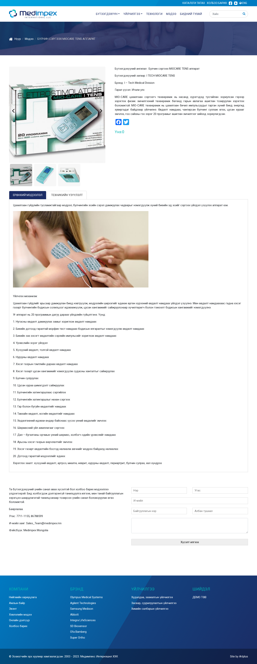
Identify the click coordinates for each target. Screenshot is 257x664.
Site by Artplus (239, 656)
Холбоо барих (217, 3)
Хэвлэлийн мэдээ (20, 614)
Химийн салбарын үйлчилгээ (149, 608)
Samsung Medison (81, 608)
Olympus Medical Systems (86, 597)
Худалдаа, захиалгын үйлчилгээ (152, 597)
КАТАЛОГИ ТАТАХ (193, 3)
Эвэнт (13, 608)
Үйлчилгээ (131, 14)
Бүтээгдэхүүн (106, 14)
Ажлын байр (17, 603)
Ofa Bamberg (78, 631)
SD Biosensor (78, 626)
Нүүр (17, 39)
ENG (244, 3)
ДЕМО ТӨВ (199, 597)
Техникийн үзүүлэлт (67, 195)
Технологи (154, 14)
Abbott (74, 614)
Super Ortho (77, 637)
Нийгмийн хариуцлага (23, 597)
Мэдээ (171, 14)
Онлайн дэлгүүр (19, 620)
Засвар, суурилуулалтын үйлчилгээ (153, 603)
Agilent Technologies (83, 603)
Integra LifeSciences (83, 620)
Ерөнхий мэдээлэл (27, 195)
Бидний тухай (191, 14)
